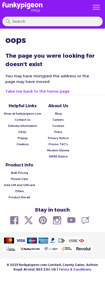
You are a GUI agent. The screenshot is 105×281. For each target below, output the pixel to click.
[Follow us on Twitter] (28, 220)
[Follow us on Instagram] (57, 220)
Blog (58, 113)
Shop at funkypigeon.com (22, 113)
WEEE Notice (58, 156)
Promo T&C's (58, 144)
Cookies (58, 126)
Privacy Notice (58, 138)
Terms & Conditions (75, 269)
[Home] (44, 7)
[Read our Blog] (86, 220)
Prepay (23, 138)
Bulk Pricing (19, 173)
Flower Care (19, 179)
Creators (23, 144)
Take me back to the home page (37, 91)
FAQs (23, 132)
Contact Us (23, 119)
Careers (58, 119)
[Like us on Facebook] (14, 220)
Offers (19, 191)
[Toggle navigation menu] (96, 7)
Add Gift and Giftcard (19, 185)
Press (58, 132)
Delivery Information (22, 126)
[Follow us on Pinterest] (43, 220)
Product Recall (19, 197)
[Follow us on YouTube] (71, 220)
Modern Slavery (58, 150)
